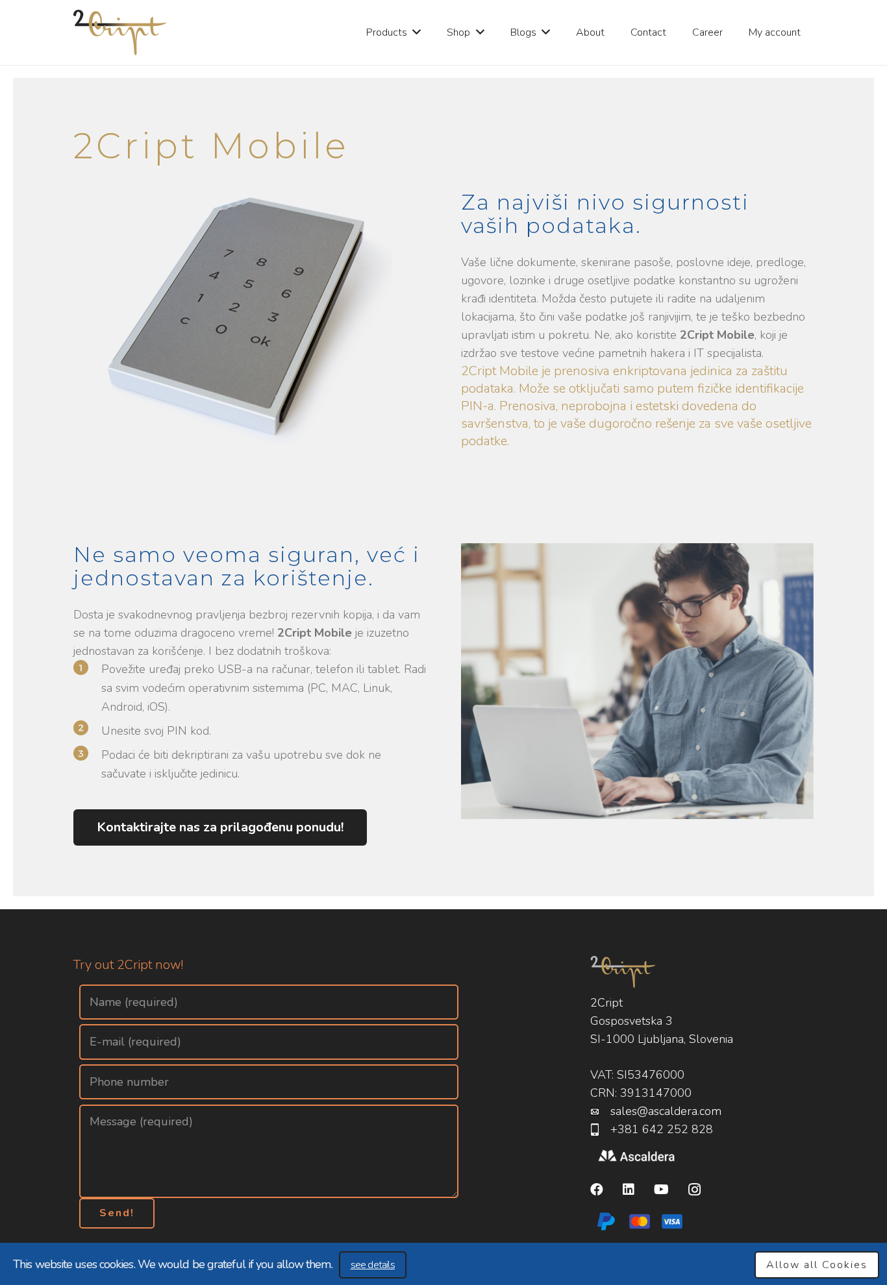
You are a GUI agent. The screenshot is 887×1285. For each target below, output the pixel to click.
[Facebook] (596, 1190)
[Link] (119, 32)
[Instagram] (694, 1190)
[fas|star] (636, 1156)
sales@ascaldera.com (665, 1112)
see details (373, 1265)
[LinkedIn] (628, 1190)
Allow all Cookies (817, 1265)
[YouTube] (661, 1190)
